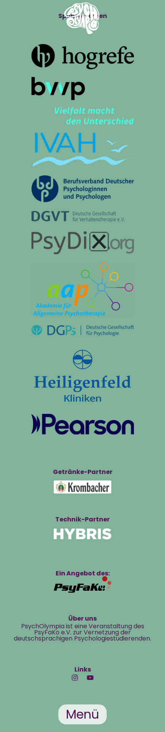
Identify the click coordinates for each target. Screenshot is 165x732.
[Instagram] (74, 677)
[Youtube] (90, 677)
